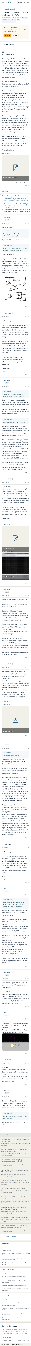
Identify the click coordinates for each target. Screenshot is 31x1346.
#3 (28, 316)
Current (13, 19)
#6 (28, 595)
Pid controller (6, 22)
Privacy (20, 1340)
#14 (28, 1097)
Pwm (14, 22)
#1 (28, 48)
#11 (28, 978)
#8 (28, 748)
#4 (28, 386)
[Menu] (3, 2)
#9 (28, 847)
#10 (28, 895)
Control (24, 17)
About (9, 1340)
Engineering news (5, 195)
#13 (28, 1063)
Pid (18, 19)
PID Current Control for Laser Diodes (13, 1188)
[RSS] (28, 1340)
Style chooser (7, 1337)
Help (24, 1340)
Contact (5, 1340)
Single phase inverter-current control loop (14, 1217)
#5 (28, 482)
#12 (28, 1019)
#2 (28, 223)
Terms (14, 1340)
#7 (28, 667)
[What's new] (24, 2)
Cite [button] (26, 185)
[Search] (28, 2)
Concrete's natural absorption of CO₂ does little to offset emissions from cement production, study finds (17, 206)
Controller (5, 19)
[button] (26, 48)
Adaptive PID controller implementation (13, 1180)
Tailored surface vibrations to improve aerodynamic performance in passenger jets (16, 200)
